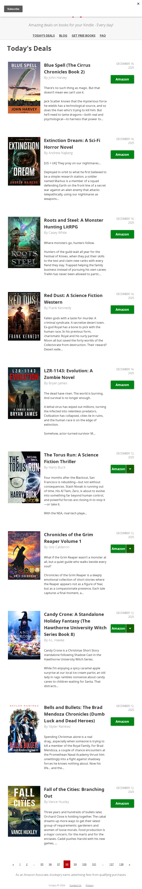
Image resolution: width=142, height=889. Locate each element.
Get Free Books (83, 36)
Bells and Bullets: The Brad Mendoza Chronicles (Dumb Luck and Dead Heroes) (74, 714)
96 (50, 864)
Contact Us (75, 885)
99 (75, 864)
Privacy (90, 885)
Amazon (122, 79)
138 (121, 864)
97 (58, 864)
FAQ (103, 36)
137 (111, 864)
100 (84, 864)
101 (94, 864)
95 (41, 864)
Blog (63, 36)
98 (66, 864)
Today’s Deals (44, 36)
